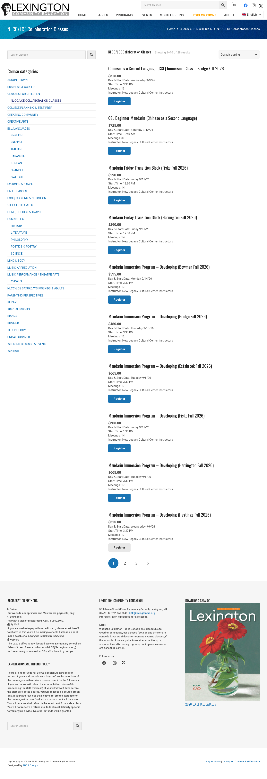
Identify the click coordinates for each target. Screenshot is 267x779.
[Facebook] (246, 5)
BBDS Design (30, 765)
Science (16, 253)
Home (171, 29)
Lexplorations (213, 761)
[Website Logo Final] (35, 10)
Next (147, 563)
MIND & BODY (16, 260)
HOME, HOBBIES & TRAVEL (24, 212)
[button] (89, 15)
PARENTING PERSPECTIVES (25, 295)
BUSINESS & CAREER (21, 87)
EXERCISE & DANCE (20, 184)
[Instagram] (253, 5)
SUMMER (13, 323)
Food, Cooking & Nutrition (26, 198)
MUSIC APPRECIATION (22, 267)
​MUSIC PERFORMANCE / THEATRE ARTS (33, 274)
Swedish (17, 177)
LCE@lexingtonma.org (142, 613)
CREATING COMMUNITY (22, 115)
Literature (19, 232)
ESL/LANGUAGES (18, 128)
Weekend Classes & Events (27, 344)
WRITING (13, 351)
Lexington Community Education (241, 761)
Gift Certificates (20, 205)
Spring (12, 316)
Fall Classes (17, 191)
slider (12, 302)
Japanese (18, 156)
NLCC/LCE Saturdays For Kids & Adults (35, 288)
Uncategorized (18, 337)
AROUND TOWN (17, 80)
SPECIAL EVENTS (18, 309)
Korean (16, 163)
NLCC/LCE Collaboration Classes (36, 100)
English (16, 135)
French (16, 142)
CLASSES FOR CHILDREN (196, 29)
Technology (16, 330)
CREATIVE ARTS (17, 121)
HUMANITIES (15, 219)
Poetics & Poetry (24, 246)
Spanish (17, 170)
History (17, 226)
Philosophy (19, 239)
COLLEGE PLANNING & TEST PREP (29, 107)
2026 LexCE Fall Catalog (200, 704)
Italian (16, 149)
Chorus (16, 281)
